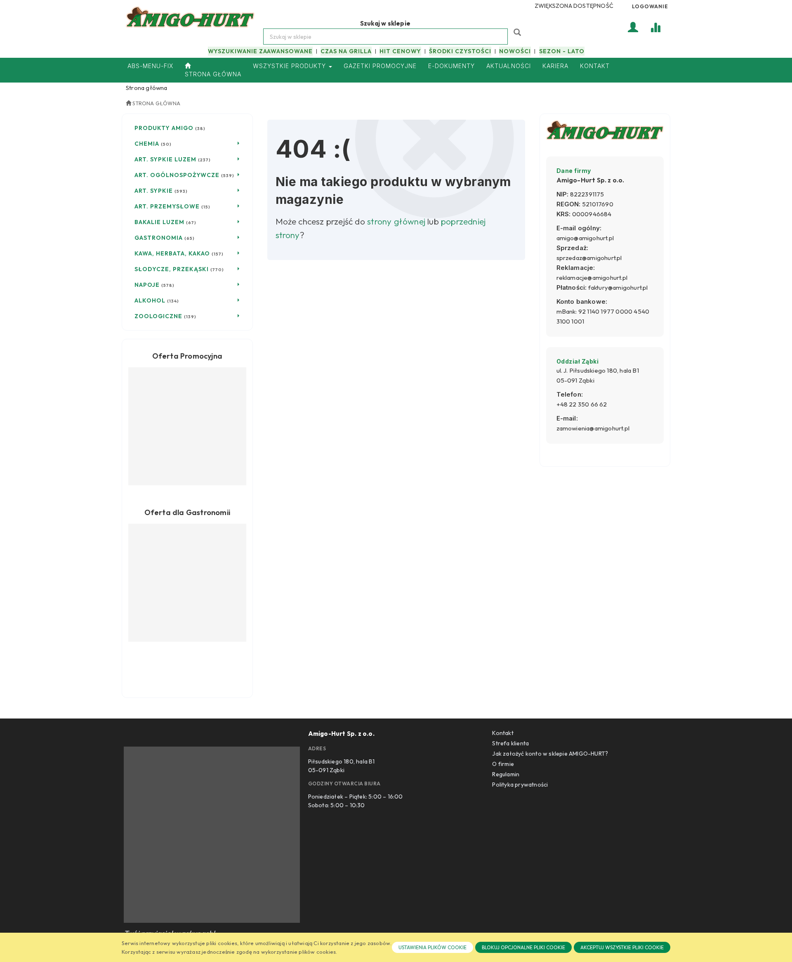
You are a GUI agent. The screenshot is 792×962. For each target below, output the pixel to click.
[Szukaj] (518, 32)
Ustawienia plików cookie (432, 947)
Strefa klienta (510, 743)
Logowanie (650, 6)
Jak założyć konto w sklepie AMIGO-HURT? (550, 753)
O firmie (503, 764)
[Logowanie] (633, 26)
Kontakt (502, 733)
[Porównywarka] (655, 26)
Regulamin (505, 774)
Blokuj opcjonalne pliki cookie (523, 947)
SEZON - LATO (562, 51)
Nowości (515, 51)
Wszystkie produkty (290, 65)
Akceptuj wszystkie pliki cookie (622, 947)
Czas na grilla (346, 51)
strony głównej (396, 221)
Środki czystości (460, 51)
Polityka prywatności (520, 784)
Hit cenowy (400, 51)
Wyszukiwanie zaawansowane (260, 51)
